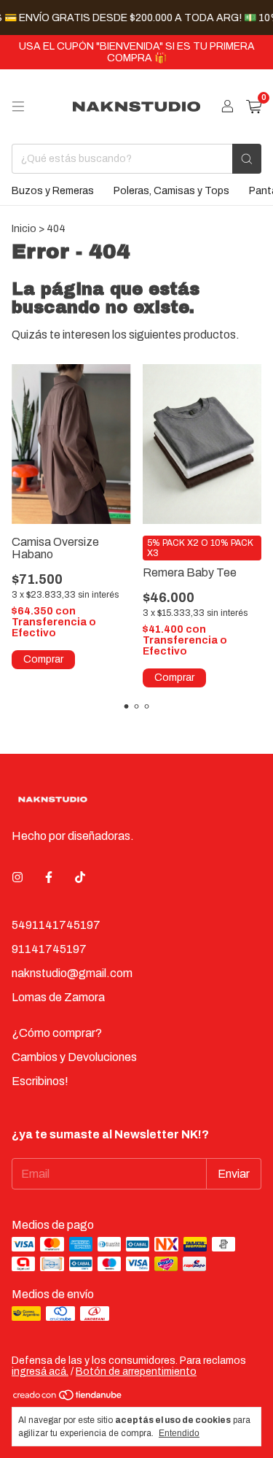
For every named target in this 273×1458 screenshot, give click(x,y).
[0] (253, 107)
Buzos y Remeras (53, 190)
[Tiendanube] (68, 1398)
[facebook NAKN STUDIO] (49, 877)
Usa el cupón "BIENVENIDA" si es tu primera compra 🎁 (137, 52)
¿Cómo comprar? (57, 1033)
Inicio (24, 228)
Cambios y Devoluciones (74, 1057)
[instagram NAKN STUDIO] (17, 877)
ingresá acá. (40, 1371)
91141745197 (49, 949)
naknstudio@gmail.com (72, 973)
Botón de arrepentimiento (136, 1371)
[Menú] (18, 106)
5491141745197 (56, 925)
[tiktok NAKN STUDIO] (80, 877)
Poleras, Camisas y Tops (171, 190)
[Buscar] (246, 159)
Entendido (179, 1433)
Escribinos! (40, 1081)
